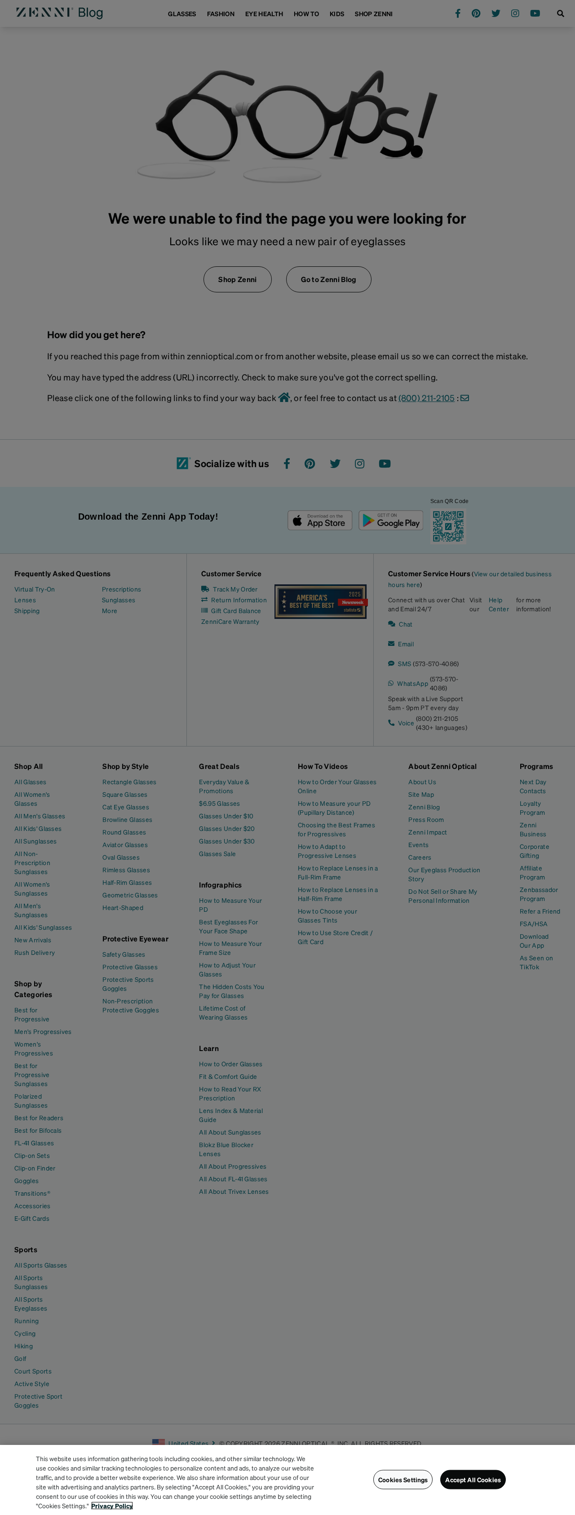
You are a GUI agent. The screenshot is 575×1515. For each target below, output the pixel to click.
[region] (287, 1480)
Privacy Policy (112, 1506)
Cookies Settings (403, 1479)
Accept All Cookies (473, 1479)
